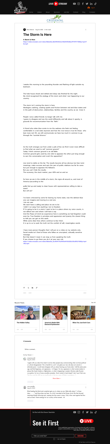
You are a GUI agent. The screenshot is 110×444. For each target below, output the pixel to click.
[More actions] (86, 30)
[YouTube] (74, 3)
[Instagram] (78, 3)
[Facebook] (82, 3)
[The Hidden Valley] (27, 313)
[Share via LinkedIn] (32, 287)
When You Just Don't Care (81, 323)
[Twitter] (87, 3)
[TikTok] (95, 3)
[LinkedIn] (91, 3)
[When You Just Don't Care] (82, 313)
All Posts (17, 18)
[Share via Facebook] (24, 287)
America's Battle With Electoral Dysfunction (52, 323)
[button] (93, 18)
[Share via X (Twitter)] (28, 287)
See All (93, 302)
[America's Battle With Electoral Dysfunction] (55, 313)
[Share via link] (36, 287)
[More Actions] (86, 359)
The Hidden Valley (23, 323)
